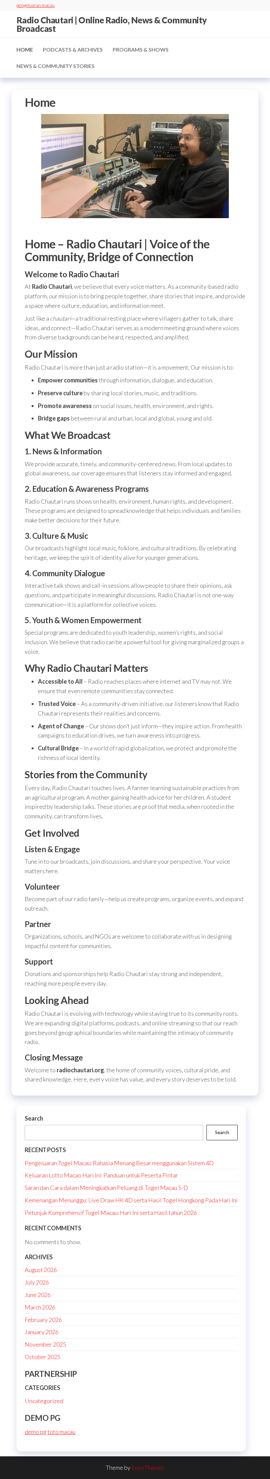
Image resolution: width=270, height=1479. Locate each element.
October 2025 (43, 1356)
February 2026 (43, 1319)
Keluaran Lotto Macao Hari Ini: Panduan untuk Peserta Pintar (101, 1175)
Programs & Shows (141, 49)
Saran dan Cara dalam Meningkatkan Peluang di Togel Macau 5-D (106, 1187)
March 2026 (40, 1307)
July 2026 (37, 1282)
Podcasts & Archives (73, 49)
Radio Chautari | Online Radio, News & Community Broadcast (111, 24)
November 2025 (45, 1344)
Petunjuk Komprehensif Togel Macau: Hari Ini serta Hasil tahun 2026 (111, 1212)
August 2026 (41, 1269)
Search (34, 1118)
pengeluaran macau (35, 5)
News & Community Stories (55, 66)
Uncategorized (44, 1400)
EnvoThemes (147, 1467)
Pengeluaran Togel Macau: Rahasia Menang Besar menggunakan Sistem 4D (119, 1163)
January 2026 (42, 1331)
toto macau (61, 1431)
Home (24, 49)
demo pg (35, 1431)
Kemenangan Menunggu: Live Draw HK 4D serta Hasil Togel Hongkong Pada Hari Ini (131, 1200)
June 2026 (38, 1294)
